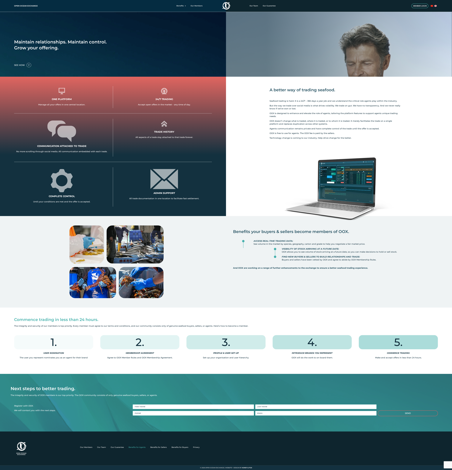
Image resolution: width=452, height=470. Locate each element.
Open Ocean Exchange (26, 6)
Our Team (254, 6)
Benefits (180, 6)
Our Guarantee (269, 6)
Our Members (196, 6)
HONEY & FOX (247, 468)
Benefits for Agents (137, 447)
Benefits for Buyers (180, 447)
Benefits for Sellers (158, 447)
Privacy (196, 447)
